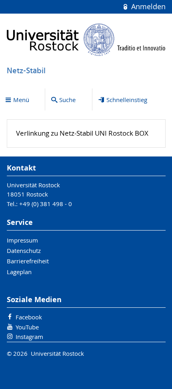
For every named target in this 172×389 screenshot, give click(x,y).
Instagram (29, 337)
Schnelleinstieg (126, 100)
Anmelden (147, 6)
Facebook (29, 317)
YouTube (27, 327)
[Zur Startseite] (86, 39)
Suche (67, 100)
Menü (21, 100)
